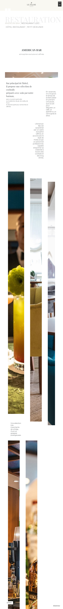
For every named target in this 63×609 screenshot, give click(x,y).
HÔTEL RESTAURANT (15, 27)
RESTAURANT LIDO (30, 23)
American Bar (12, 23)
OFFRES (9, 603)
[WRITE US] (9, 9)
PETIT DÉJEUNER (35, 27)
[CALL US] (6, 9)
